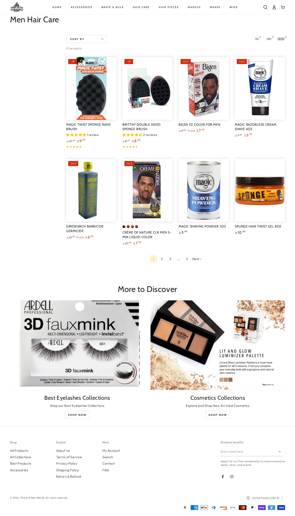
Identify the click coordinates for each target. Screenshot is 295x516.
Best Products (20, 463)
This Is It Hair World (32, 497)
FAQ (105, 470)
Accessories (19, 470)
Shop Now (77, 414)
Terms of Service (69, 457)
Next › (196, 259)
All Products (19, 451)
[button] (265, 7)
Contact (108, 463)
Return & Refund (68, 476)
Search (107, 457)
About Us (63, 451)
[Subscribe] (279, 451)
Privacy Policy (66, 463)
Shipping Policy (67, 470)
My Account (111, 451)
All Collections (20, 457)
